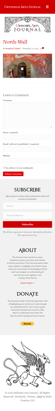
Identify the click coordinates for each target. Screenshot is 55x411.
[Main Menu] (47, 7)
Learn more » (27, 283)
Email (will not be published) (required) (21, 144)
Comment (7, 100)
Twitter (31, 396)
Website (6, 155)
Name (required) (10, 132)
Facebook (20, 396)
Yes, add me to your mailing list (19, 167)
